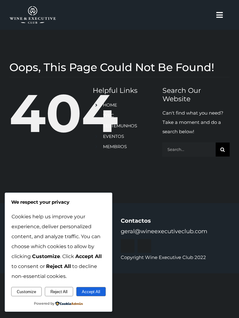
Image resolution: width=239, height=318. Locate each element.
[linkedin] (144, 246)
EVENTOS (113, 136)
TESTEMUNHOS (120, 126)
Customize (26, 291)
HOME (110, 105)
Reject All (59, 291)
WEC (108, 115)
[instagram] (127, 246)
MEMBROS (115, 146)
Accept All (91, 291)
